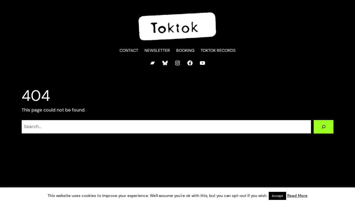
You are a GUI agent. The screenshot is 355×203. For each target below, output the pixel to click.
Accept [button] (277, 196)
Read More (297, 195)
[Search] (323, 127)
